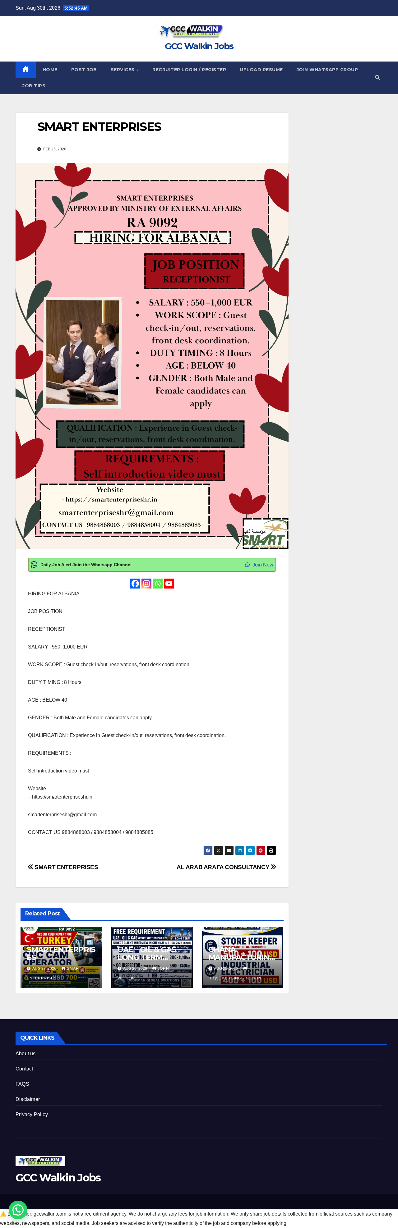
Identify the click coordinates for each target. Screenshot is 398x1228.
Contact (24, 1068)
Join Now (262, 564)
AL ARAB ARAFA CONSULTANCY (224, 867)
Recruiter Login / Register (189, 69)
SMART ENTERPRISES (65, 867)
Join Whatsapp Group (327, 69)
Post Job (84, 69)
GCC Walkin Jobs (199, 46)
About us (26, 1053)
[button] (377, 77)
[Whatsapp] (158, 584)
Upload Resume (261, 69)
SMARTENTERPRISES (61, 953)
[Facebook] (135, 584)
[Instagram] (146, 584)
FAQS (22, 1084)
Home (50, 69)
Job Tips (33, 86)
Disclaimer (28, 1099)
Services (123, 69)
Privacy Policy (32, 1114)
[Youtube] (169, 584)
